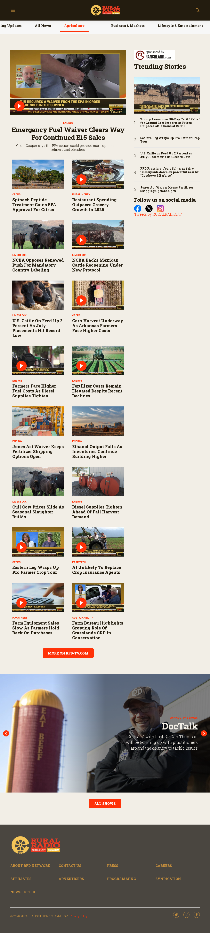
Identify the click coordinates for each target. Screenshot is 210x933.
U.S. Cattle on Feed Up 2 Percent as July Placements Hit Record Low (37, 328)
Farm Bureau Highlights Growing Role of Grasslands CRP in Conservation (97, 630)
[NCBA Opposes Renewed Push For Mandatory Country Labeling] (38, 234)
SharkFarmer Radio (171, 725)
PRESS (112, 865)
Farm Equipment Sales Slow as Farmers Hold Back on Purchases (35, 627)
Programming (121, 879)
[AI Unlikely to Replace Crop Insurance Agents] (98, 542)
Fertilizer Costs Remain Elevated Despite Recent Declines (97, 390)
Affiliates (20, 879)
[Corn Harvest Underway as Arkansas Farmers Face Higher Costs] (98, 295)
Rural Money (81, 194)
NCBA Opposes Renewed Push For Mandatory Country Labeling (38, 265)
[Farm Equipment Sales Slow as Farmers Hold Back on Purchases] (38, 597)
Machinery (19, 617)
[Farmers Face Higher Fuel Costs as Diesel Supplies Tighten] (38, 360)
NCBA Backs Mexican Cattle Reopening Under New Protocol (97, 265)
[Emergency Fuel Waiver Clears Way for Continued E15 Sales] (68, 82)
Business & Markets (128, 25)
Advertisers (71, 879)
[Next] (204, 733)
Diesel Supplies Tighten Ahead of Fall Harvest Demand (97, 511)
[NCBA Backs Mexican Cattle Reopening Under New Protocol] (98, 234)
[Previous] (6, 733)
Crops (16, 194)
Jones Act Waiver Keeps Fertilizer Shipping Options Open (38, 451)
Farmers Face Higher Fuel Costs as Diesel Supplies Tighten (34, 390)
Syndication (168, 879)
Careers (163, 865)
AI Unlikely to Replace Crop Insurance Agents (96, 570)
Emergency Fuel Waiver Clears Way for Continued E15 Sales (68, 133)
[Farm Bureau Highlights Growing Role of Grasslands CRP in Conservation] (98, 597)
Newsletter (22, 892)
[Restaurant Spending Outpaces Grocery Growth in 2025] (98, 174)
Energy (68, 122)
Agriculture (74, 25)
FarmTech (79, 562)
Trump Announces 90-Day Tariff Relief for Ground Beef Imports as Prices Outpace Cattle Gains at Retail (170, 123)
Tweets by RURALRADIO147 (158, 214)
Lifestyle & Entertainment (180, 25)
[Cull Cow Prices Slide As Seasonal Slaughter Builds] (38, 481)
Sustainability (83, 617)
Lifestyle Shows (188, 712)
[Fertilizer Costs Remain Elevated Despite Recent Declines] (98, 360)
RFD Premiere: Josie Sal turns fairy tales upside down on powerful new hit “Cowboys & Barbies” (170, 172)
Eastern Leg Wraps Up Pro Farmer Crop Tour (35, 570)
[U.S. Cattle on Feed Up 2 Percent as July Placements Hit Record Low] (38, 295)
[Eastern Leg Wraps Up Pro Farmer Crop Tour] (38, 542)
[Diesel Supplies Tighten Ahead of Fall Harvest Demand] (98, 481)
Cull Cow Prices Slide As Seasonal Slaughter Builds (38, 511)
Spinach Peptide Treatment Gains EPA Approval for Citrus (34, 204)
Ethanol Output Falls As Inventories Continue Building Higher (97, 451)
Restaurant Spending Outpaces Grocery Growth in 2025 (94, 204)
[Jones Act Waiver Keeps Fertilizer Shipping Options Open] (38, 421)
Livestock (19, 255)
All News (43, 25)
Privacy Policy (78, 916)
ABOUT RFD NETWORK (30, 865)
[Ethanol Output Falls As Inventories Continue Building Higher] (98, 421)
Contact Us (70, 865)
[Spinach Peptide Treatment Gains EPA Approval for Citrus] (38, 174)
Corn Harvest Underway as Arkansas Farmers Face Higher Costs (97, 325)
